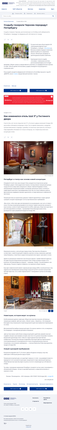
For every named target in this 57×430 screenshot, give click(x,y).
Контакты (35, 398)
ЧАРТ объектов (17, 9)
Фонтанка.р (48, 48)
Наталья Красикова (9, 21)
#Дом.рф (14, 86)
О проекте (36, 401)
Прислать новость (41, 13)
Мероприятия (47, 402)
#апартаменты (7, 384)
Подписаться (29, 13)
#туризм (15, 384)
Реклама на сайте (46, 398)
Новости (4, 9)
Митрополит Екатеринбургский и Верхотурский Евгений (42, 5)
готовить (15, 74)
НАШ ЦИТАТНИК (22, 1)
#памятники (7, 86)
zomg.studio (28, 427)
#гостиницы (22, 384)
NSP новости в (14, 90)
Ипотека (30, 9)
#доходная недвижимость (46, 384)
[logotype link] (8, 3)
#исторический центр (32, 384)
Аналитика (42, 9)
